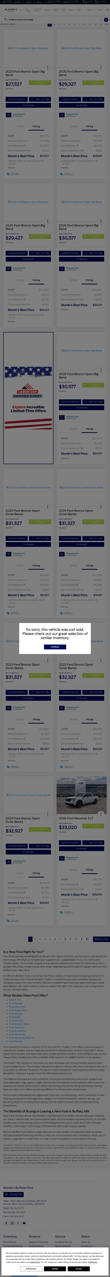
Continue (55, 647)
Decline (55, 1269)
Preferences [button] (92, 1262)
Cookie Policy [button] (35, 1262)
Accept (79, 1269)
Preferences (31, 1269)
